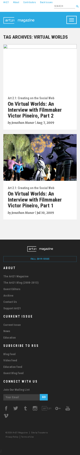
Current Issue (12, 325)
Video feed (10, 360)
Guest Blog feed (13, 373)
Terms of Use (27, 437)
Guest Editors (11, 289)
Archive (8, 295)
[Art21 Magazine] (18, 17)
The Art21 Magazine (15, 276)
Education (9, 337)
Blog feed (9, 354)
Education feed (12, 367)
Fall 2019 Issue (40, 259)
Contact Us (10, 301)
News (6, 331)
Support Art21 (12, 308)
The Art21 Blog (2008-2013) (20, 282)
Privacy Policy (12, 437)
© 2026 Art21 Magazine (17, 433)
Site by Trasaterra (39, 433)
